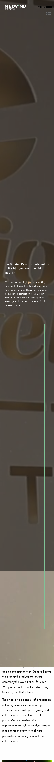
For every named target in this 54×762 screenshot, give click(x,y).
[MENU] (49, 7)
